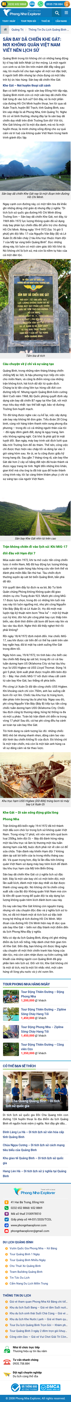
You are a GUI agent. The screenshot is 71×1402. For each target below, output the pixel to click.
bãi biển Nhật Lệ (24, 62)
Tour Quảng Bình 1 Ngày (25, 1254)
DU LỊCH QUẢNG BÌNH (18, 1242)
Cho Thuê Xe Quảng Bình (25, 1266)
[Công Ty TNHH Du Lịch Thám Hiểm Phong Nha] (24, 1383)
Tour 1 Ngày (8, 21)
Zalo (32, 4)
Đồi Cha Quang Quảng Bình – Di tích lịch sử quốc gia (33, 1103)
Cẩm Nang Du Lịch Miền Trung (29, 1283)
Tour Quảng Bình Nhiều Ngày (28, 1260)
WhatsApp (40, 4)
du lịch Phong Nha (14, 931)
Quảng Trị (17, 29)
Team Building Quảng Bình (26, 1272)
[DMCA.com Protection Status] (50, 1383)
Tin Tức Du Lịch (20, 1277)
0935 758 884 (54, 4)
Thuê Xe (45, 21)
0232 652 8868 (17, 4)
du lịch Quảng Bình (29, 937)
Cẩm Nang (61, 21)
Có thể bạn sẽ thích (19, 1066)
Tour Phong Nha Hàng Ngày (26, 984)
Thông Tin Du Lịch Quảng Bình (47, 29)
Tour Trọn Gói (28, 21)
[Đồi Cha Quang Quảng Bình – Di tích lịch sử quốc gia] (35, 1073)
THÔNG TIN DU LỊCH (17, 1295)
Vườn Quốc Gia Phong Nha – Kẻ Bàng (33, 1248)
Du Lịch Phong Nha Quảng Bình (26, 12)
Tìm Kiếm (56, 12)
